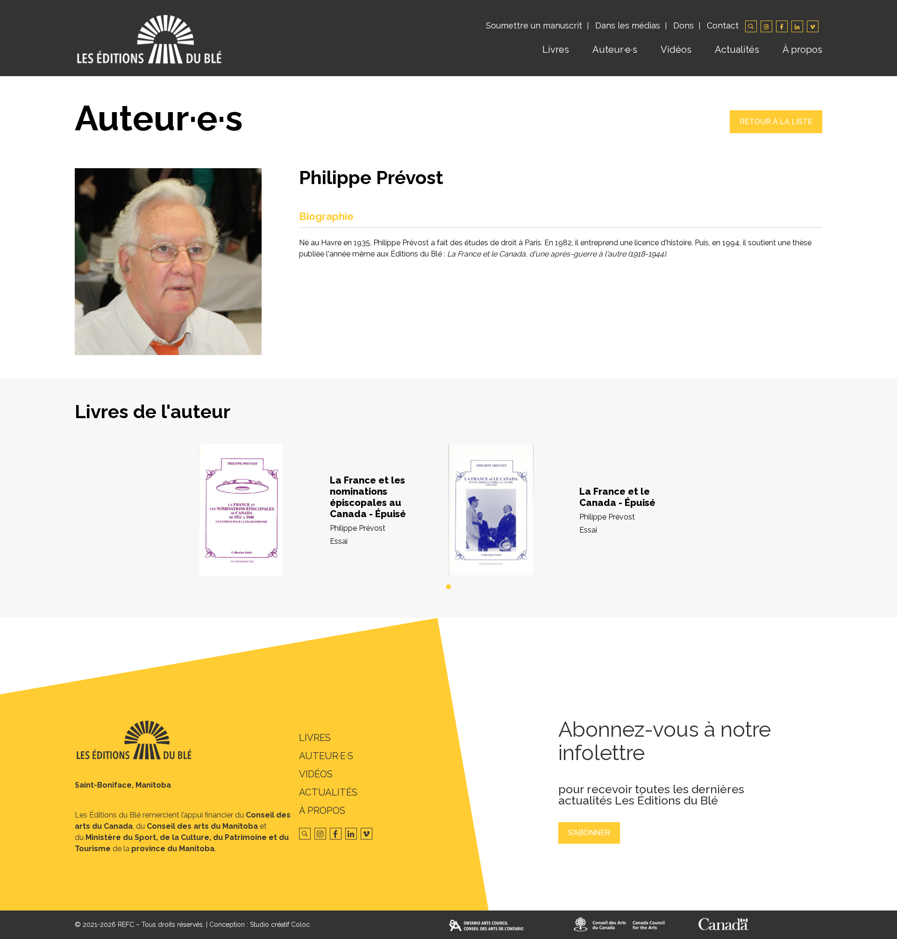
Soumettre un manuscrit (534, 25)
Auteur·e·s (614, 49)
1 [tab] (448, 587)
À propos (802, 49)
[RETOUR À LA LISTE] (776, 130)
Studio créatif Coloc (280, 924)
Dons (683, 25)
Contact (723, 25)
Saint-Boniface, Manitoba (123, 785)
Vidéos (676, 49)
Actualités (737, 49)
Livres (555, 49)
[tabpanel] (323, 510)
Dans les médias (627, 25)
